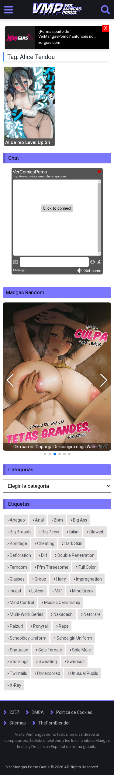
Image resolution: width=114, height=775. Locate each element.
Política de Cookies (74, 712)
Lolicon (38, 590)
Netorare (92, 614)
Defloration (20, 555)
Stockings (19, 661)
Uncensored (48, 673)
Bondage (18, 543)
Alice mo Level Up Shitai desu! (37, 142)
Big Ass (80, 520)
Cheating (45, 543)
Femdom (18, 567)
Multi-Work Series (26, 614)
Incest (15, 590)
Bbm (58, 520)
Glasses (17, 579)
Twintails (18, 673)
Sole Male (81, 650)
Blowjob (97, 531)
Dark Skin (73, 543)
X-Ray (15, 685)
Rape (64, 626)
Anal (39, 520)
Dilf (44, 555)
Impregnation (89, 579)
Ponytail (41, 626)
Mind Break (83, 590)
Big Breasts (21, 531)
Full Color (87, 567)
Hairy (61, 579)
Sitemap (17, 723)
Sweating (48, 661)
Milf (58, 590)
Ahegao (17, 520)
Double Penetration (76, 555)
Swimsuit (76, 661)
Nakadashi (64, 614)
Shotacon (19, 650)
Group (40, 579)
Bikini (74, 531)
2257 (14, 712)
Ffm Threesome (52, 567)
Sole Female (50, 650)
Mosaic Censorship (62, 602)
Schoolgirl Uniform (74, 638)
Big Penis (50, 531)
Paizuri (16, 626)
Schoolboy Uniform (28, 638)
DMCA (38, 712)
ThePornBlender (54, 723)
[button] (10, 380)
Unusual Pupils (84, 673)
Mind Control (22, 602)
